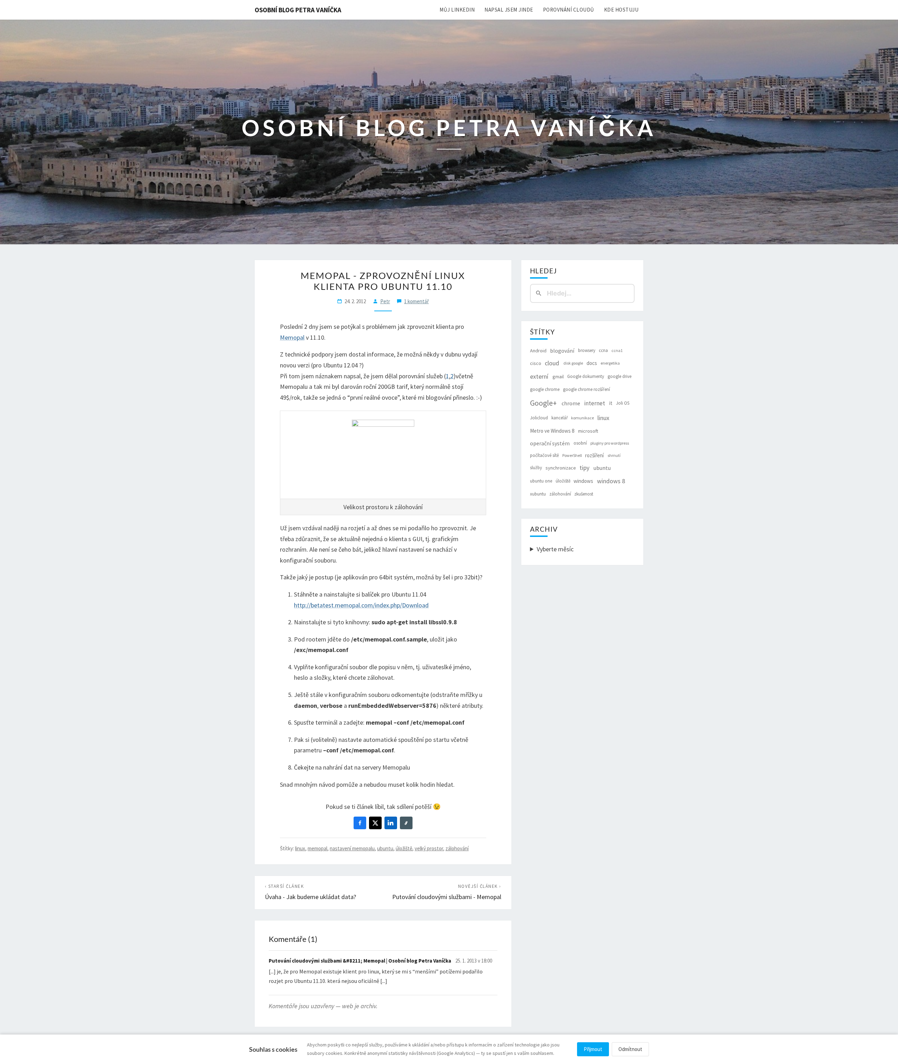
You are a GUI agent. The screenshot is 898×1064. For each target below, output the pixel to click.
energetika (610, 363)
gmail (558, 376)
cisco (535, 363)
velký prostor (429, 848)
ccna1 (617, 350)
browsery (586, 350)
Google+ (543, 403)
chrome (571, 403)
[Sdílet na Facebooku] (360, 823)
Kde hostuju (621, 9)
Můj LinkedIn (457, 9)
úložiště (404, 848)
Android (538, 350)
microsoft (588, 431)
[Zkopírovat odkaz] (406, 823)
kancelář (559, 418)
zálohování (457, 848)
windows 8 (611, 481)
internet (594, 403)
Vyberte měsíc (555, 549)
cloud (552, 363)
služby (536, 468)
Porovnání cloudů (568, 9)
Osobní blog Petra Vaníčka (298, 10)
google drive (619, 376)
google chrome (544, 389)
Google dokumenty (585, 376)
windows (583, 481)
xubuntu (538, 494)
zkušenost (583, 494)
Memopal (292, 337)
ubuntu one (541, 481)
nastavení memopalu (352, 848)
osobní (580, 443)
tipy (584, 468)
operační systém (550, 443)
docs (592, 363)
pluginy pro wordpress (609, 443)
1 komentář (416, 301)
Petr (385, 301)
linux (300, 848)
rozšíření (594, 455)
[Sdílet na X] (375, 823)
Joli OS (622, 403)
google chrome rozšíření (586, 389)
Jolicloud (539, 418)
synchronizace (560, 468)
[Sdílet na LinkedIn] (390, 823)
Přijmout (593, 1049)
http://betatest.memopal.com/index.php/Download (361, 605)
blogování (562, 350)
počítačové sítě (544, 455)
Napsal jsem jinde (508, 9)
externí (539, 376)
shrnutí (614, 455)
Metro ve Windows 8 (552, 430)
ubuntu (385, 848)
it (610, 403)
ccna (603, 350)
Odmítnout (630, 1049)
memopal (317, 848)
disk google (573, 363)
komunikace (582, 417)
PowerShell (572, 455)
